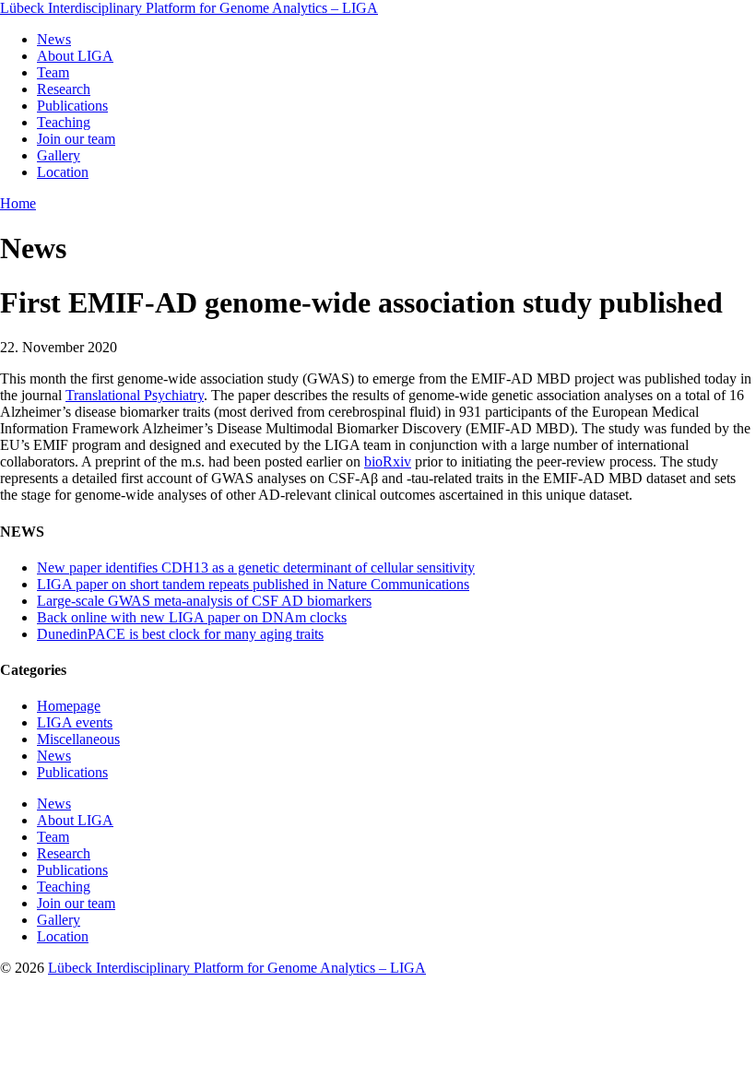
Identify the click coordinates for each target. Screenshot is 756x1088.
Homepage (68, 706)
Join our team (76, 139)
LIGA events (74, 722)
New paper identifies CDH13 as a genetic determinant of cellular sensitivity (256, 567)
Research (63, 89)
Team (53, 72)
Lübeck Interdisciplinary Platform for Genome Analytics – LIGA (189, 8)
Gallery (58, 155)
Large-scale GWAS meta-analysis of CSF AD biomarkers (204, 601)
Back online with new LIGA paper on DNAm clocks (192, 617)
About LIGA (75, 56)
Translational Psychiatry (134, 395)
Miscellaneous (78, 739)
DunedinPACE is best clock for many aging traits (180, 634)
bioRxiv (387, 461)
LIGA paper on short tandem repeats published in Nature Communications (253, 584)
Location (63, 172)
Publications (72, 105)
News (54, 39)
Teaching (63, 122)
